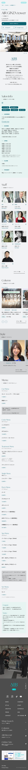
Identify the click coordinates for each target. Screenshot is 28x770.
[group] (11, 303)
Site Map (4, 765)
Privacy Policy (5, 767)
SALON (6, 5)
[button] (3, 321)
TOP (3, 5)
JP (3, 2)
